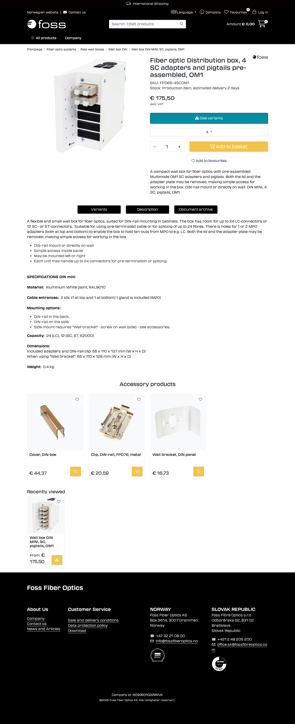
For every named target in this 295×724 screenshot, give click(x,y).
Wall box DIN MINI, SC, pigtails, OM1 (42, 542)
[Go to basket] (262, 25)
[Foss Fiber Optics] (260, 57)
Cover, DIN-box (42, 455)
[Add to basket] (75, 471)
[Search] (181, 24)
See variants (211, 118)
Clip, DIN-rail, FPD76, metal (116, 455)
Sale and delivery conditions (93, 620)
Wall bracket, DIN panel (174, 455)
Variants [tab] (99, 209)
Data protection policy (88, 625)
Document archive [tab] (196, 209)
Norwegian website (43, 12)
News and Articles (43, 629)
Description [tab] (147, 209)
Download (77, 631)
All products (45, 38)
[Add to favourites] (77, 400)
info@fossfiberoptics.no (177, 641)
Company (73, 38)
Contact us (77, 12)
